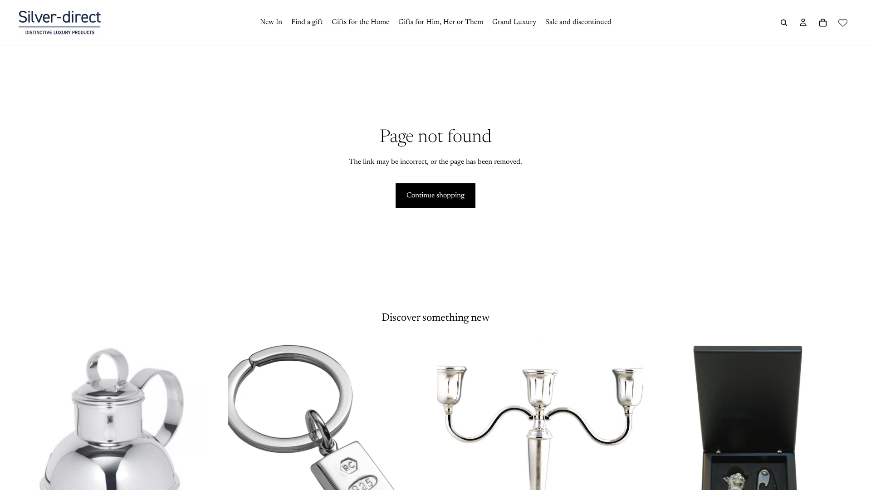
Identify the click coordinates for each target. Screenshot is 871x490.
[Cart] (823, 23)
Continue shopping (435, 195)
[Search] (784, 23)
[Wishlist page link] (842, 22)
